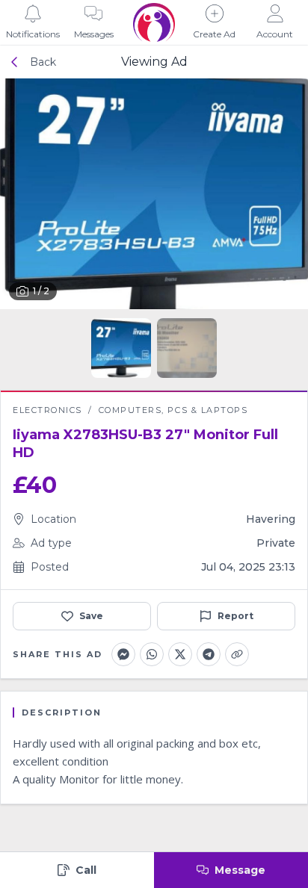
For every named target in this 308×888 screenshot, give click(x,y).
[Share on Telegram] (209, 654)
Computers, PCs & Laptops (173, 410)
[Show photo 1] (121, 348)
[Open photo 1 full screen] (154, 193)
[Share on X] (180, 654)
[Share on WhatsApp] (152, 654)
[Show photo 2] (187, 348)
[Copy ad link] (237, 654)
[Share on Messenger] (123, 654)
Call (86, 870)
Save (91, 615)
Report (235, 615)
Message (240, 870)
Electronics (47, 410)
